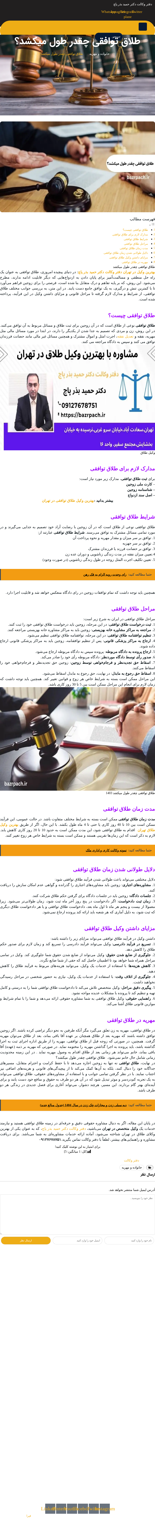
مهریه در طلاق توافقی (135, 262)
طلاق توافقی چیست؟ (135, 229)
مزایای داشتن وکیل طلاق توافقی (128, 257)
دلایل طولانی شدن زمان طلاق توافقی (126, 252)
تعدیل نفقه (125, 336)
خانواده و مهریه (99, 53)
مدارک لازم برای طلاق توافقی (130, 234)
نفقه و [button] (130, 336)
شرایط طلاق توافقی (136, 239)
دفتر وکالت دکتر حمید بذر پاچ (100, 272)
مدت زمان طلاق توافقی (134, 248)
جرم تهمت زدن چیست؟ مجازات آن (108, 1267)
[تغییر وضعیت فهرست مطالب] (152, 225)
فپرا (28, 1515)
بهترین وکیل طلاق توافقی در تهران (68, 501)
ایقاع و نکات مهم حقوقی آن (113, 1289)
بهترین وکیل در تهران (138, 272)
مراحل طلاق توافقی (136, 243)
